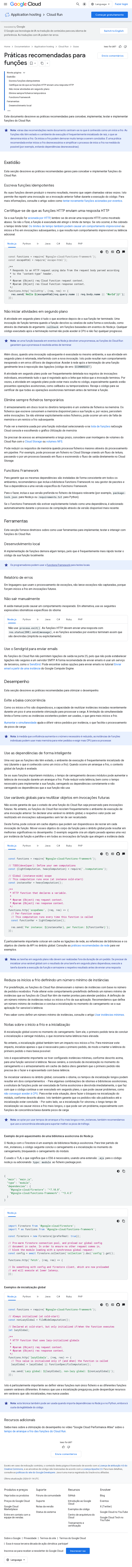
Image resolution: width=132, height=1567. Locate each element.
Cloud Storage (33, 441)
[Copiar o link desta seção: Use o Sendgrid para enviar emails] (61, 649)
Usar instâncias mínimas (109, 1014)
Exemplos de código (79, 1509)
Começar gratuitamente (109, 14)
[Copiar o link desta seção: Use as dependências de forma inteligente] (74, 753)
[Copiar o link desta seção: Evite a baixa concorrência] (48, 701)
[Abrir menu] (5, 4)
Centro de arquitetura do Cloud (81, 1516)
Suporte (40, 1501)
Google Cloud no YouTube (114, 1512)
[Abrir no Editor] (112, 252)
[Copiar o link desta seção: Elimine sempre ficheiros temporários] (67, 400)
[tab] (12, 243)
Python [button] (27, 243)
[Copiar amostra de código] (107, 252)
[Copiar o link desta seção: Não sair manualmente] (43, 599)
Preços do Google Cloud (17, 1501)
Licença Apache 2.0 (92, 1469)
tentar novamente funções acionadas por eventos (92, 200)
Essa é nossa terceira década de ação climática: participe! (37, 1543)
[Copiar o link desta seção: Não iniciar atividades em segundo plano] (71, 312)
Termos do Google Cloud (72, 1538)
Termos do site (48, 1538)
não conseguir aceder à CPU (21, 1093)
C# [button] (58, 243)
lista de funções (100, 426)
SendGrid (35, 664)
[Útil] (120, 46)
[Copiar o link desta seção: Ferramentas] (31, 521)
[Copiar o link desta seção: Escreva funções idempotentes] (57, 186)
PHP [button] (80, 243)
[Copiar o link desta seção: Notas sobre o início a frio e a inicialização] (73, 1025)
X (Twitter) (106, 1506)
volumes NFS (54, 441)
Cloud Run (55, 15)
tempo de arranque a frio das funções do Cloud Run (35, 1431)
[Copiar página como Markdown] (42, 63)
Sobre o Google (12, 1538)
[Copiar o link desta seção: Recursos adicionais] (38, 1420)
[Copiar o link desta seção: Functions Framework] (41, 471)
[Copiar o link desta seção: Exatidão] (23, 163)
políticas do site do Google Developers (35, 1472)
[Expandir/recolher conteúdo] (24, 73)
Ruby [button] (69, 243)
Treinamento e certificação (76, 1524)
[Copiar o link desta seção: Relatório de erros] (36, 578)
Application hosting (26, 15)
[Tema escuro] (101, 252)
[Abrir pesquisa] (78, 4)
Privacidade (30, 1538)
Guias (76, 46)
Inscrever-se (78, 1550)
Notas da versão (45, 1506)
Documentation (22, 46)
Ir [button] (38, 243)
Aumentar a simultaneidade (20, 722)
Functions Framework (58, 565)
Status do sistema (46, 1512)
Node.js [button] (11, 243)
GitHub (71, 1495)
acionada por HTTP (39, 218)
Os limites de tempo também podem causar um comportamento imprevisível (75, 226)
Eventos (104, 1501)
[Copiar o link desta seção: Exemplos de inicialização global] (49, 1287)
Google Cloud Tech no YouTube (111, 1519)
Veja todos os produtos (16, 1495)
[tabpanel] (66, 276)
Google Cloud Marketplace (11, 1508)
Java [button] (47, 243)
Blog (102, 1495)
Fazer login (121, 4)
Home (7, 46)
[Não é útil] (125, 46)
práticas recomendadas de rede (90, 945)
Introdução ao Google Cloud (79, 1502)
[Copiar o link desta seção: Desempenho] (32, 682)
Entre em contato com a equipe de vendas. (17, 1516)
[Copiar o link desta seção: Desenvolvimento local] (43, 544)
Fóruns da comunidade (48, 1495)
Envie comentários (113, 55)
